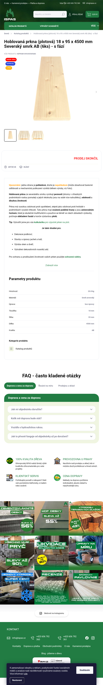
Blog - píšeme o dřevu (51, 653)
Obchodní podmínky (52, 646)
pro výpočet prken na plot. (57, 222)
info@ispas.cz (19, 638)
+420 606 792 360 (42, 638)
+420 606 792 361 (69, 638)
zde (25, 673)
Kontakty (16, 646)
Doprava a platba (32, 646)
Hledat (63, 14)
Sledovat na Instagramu (54, 613)
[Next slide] (96, 92)
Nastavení (17, 680)
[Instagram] (93, 638)
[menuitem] (20, 26)
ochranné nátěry (72, 257)
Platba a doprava (37, 3)
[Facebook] (87, 638)
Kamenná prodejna (19, 3)
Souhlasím (85, 670)
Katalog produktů (24, 348)
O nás (6, 3)
